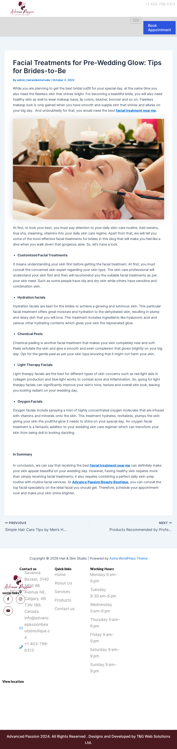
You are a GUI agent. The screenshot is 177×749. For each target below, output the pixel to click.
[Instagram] (8, 610)
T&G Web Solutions (153, 736)
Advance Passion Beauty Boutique (100, 482)
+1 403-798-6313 (160, 4)
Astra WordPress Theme (128, 558)
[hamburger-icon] (136, 20)
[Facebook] (8, 599)
